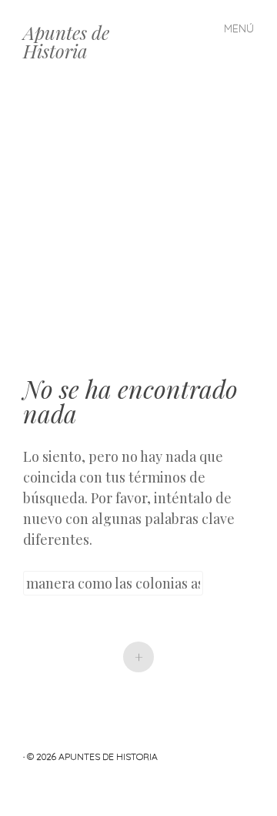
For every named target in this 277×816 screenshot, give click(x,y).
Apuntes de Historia (66, 41)
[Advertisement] (138, 230)
